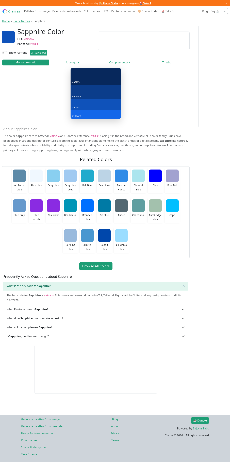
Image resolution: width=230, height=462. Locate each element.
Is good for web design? (28, 336)
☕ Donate (200, 420)
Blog (205, 11)
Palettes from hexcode (66, 11)
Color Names (21, 21)
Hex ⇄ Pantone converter (37, 433)
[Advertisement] (143, 40)
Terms (115, 440)
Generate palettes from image (40, 419)
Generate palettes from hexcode (41, 426)
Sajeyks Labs (201, 428)
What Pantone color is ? (27, 309)
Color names (92, 11)
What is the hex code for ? (29, 286)
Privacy (115, 433)
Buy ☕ (215, 11)
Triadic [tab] (166, 62)
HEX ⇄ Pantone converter (119, 11)
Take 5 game (29, 454)
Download (40, 52)
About (115, 426)
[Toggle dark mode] (224, 11)
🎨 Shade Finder (108, 3)
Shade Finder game (33, 447)
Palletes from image (37, 11)
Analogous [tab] (72, 62)
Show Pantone (18, 52)
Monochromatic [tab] (25, 62)
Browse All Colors (96, 266)
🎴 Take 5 (145, 3)
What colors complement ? (29, 327)
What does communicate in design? (35, 318)
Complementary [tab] (119, 62)
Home (6, 21)
